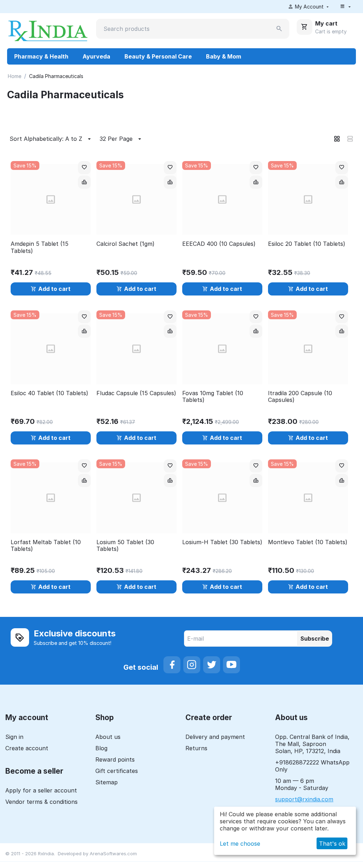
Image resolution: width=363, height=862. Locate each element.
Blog (101, 748)
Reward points (115, 759)
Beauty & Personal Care (158, 56)
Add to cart (54, 288)
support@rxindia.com (304, 799)
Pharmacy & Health (41, 56)
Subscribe (314, 638)
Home (14, 76)
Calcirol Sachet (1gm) (125, 244)
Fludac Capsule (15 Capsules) (136, 393)
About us (108, 736)
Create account (26, 748)
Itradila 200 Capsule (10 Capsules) (300, 396)
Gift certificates (116, 770)
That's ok (332, 843)
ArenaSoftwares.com (113, 853)
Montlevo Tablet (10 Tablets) (307, 542)
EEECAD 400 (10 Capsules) (219, 244)
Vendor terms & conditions (41, 801)
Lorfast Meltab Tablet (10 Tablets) (46, 545)
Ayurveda (96, 56)
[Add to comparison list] (84, 182)
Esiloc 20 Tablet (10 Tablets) (306, 244)
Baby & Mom (223, 56)
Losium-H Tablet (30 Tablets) (222, 542)
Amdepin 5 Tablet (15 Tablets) (39, 247)
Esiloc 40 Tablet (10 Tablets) (49, 393)
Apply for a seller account (41, 790)
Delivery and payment (215, 736)
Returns (196, 748)
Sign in (14, 736)
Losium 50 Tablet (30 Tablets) (125, 545)
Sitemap (106, 782)
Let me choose (240, 843)
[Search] (279, 29)
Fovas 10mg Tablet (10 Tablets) (212, 396)
